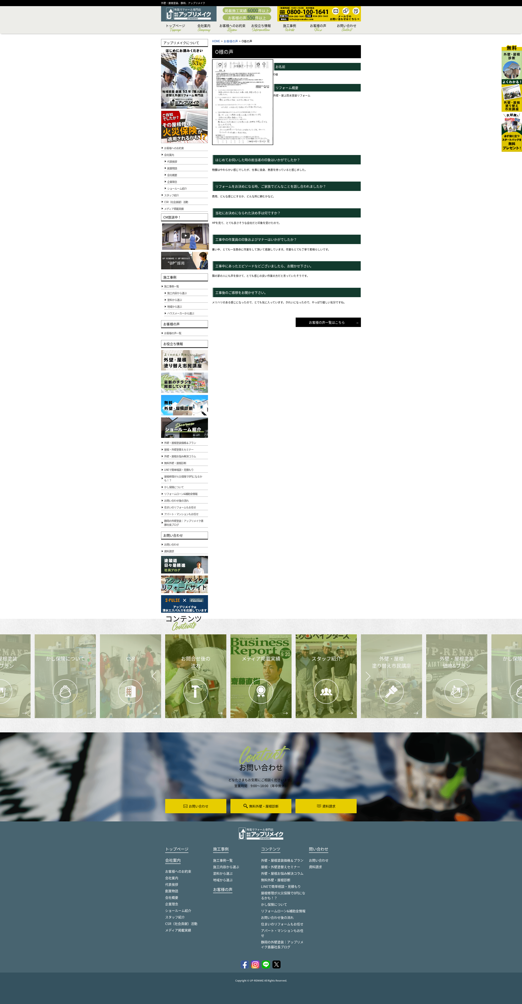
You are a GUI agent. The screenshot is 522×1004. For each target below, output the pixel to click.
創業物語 (172, 168)
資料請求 (315, 866)
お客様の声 (318, 28)
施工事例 (289, 28)
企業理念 (172, 182)
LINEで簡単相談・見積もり (281, 886)
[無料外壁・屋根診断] (512, 62)
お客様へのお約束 (232, 28)
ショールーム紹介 (177, 188)
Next (363, 673)
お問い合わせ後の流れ (277, 917)
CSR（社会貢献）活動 (181, 923)
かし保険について (274, 904)
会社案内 (203, 28)
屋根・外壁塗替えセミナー (280, 866)
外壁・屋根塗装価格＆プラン (282, 860)
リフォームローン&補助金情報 (283, 910)
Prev (153, 679)
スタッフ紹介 (175, 917)
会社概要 (172, 175)
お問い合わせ (346, 28)
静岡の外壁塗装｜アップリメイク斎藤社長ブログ (282, 944)
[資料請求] (512, 132)
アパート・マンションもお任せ (282, 933)
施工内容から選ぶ (226, 866)
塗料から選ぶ (223, 873)
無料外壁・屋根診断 (275, 879)
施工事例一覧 (223, 860)
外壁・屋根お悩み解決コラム (282, 873)
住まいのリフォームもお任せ (282, 923)
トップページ (175, 28)
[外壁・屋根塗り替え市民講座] (512, 95)
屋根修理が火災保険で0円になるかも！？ (283, 895)
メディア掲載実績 (178, 930)
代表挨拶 (172, 161)
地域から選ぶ (223, 879)
